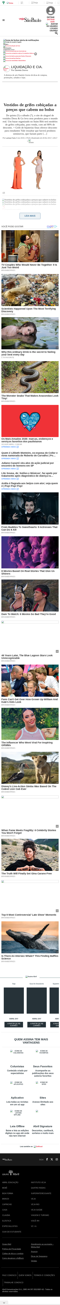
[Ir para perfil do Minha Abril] (30, 46)
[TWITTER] (51, 1160)
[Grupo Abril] (3, 3)
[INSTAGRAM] (56, 1160)
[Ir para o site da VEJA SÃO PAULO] (30, 21)
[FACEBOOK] (46, 1160)
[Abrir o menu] (4, 20)
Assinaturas (22, 51)
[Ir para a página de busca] (56, 33)
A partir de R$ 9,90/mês (14, 1025)
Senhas (18, 58)
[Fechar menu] (21, 40)
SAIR (52, 22)
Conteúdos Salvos (28, 53)
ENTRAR (51, 19)
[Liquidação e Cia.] (7, 68)
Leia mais (30, 215)
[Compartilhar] (3, 206)
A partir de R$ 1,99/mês (37, 1025)
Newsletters (22, 60)
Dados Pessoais (26, 56)
